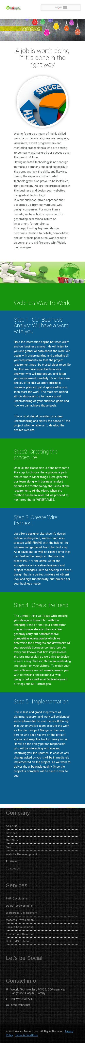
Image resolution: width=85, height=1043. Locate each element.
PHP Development (17, 898)
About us (11, 826)
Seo (8, 847)
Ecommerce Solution (19, 934)
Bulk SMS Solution (18, 941)
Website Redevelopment (21, 854)
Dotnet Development (19, 905)
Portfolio (11, 861)
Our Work (12, 840)
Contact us (13, 868)
